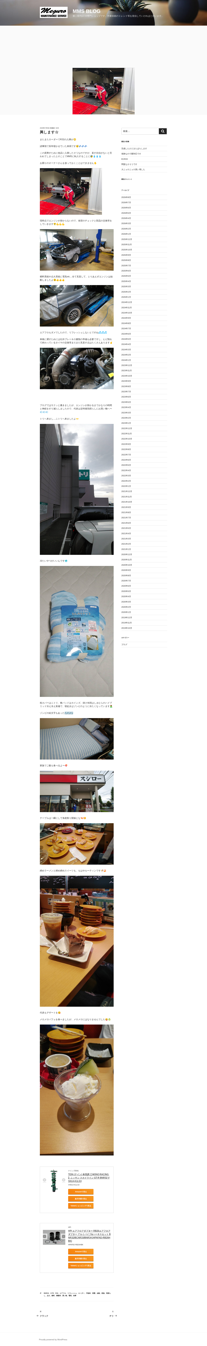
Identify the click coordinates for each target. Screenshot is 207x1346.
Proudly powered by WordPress (53, 1339)
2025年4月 (126, 281)
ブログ (124, 644)
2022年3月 (126, 475)
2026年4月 (126, 218)
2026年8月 (126, 197)
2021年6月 (126, 523)
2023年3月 (126, 413)
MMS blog (87, 11)
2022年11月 (126, 433)
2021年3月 (126, 539)
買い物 (64, 1295)
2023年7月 (126, 391)
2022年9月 (126, 444)
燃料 (53, 1295)
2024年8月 (126, 323)
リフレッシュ (72, 1293)
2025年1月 (126, 297)
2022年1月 (126, 486)
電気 (70, 1295)
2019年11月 (126, 623)
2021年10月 (126, 502)
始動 (98, 1293)
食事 (74, 1295)
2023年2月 (126, 418)
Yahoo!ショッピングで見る (81, 1206)
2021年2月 (126, 544)
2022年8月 (126, 449)
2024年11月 (126, 307)
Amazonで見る (81, 1192)
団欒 (93, 1293)
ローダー (81, 1293)
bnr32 (46, 1293)
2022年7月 (126, 455)
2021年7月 (126, 517)
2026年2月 (126, 229)
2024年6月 (126, 334)
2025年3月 (126, 286)
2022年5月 (126, 465)
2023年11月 (126, 370)
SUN (57, 128)
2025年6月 (126, 271)
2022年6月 (126, 460)
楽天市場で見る (81, 1199)
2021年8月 (126, 512)
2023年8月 (126, 386)
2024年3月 (126, 349)
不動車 (88, 1293)
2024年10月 (126, 313)
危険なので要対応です (131, 154)
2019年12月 (126, 617)
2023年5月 (126, 402)
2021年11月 (126, 497)
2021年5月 (126, 528)
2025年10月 (126, 250)
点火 (48, 1295)
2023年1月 (126, 423)
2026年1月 (126, 234)
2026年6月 (126, 208)
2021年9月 (126, 507)
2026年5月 (126, 213)
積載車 (58, 1295)
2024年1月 (126, 360)
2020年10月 (126, 565)
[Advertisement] (103, 46)
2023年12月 (126, 365)
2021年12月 (126, 491)
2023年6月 (126, 397)
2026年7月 (126, 202)
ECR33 (124, 159)
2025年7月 (126, 265)
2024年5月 (126, 339)
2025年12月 (126, 239)
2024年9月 (126, 318)
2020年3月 (126, 602)
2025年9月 (126, 255)
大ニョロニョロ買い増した (133, 169)
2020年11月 (126, 559)
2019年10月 (126, 628)
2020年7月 (126, 581)
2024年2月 (126, 355)
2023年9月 (126, 381)
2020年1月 (126, 612)
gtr (52, 1293)
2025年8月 (126, 260)
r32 (56, 1293)
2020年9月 (126, 570)
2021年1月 (126, 549)
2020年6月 (126, 586)
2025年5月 (126, 276)
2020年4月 (126, 596)
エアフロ (63, 1293)
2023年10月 (126, 376)
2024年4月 (126, 344)
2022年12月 (126, 428)
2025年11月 (126, 244)
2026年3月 (126, 223)
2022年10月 (126, 439)
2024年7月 (126, 328)
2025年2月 (126, 292)
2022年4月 (126, 470)
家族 (103, 1293)
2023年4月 (126, 407)
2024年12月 (126, 302)
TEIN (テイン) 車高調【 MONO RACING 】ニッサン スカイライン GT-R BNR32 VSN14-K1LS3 (89, 1177)
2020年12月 (126, 554)
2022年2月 (126, 481)
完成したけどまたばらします (134, 148)
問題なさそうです (129, 164)
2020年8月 (126, 575)
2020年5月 (126, 591)
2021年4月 (126, 533)
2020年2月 (126, 607)
